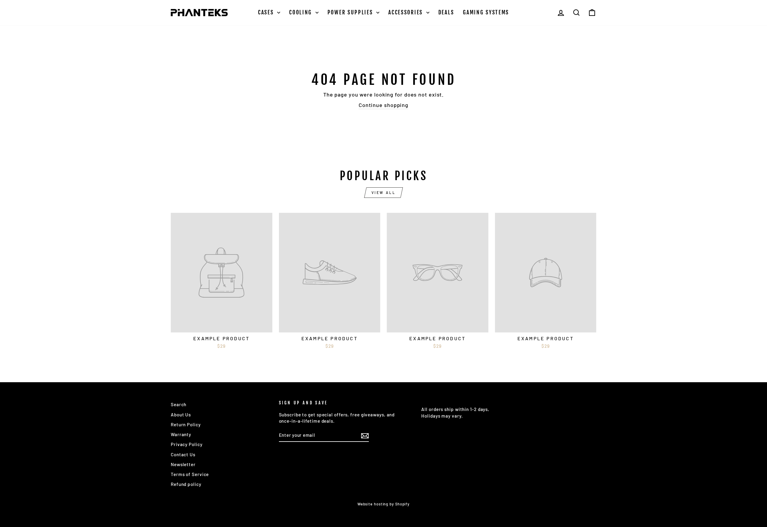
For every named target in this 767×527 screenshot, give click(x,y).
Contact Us (183, 454)
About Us (181, 414)
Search (178, 404)
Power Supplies (351, 12)
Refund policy (186, 484)
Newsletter (183, 464)
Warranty (181, 434)
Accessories (406, 12)
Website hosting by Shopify (383, 504)
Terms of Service (190, 474)
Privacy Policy (187, 444)
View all (384, 192)
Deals (446, 12)
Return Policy (186, 424)
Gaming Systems (486, 12)
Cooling (301, 12)
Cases (267, 12)
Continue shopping (383, 105)
